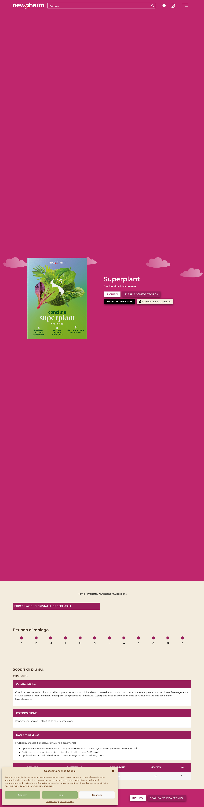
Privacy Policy (67, 801)
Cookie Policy (52, 801)
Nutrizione (105, 593)
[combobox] (98, 5)
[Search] (152, 5)
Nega (60, 794)
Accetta (22, 794)
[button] (113, 771)
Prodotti (92, 593)
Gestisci (97, 794)
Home (81, 593)
